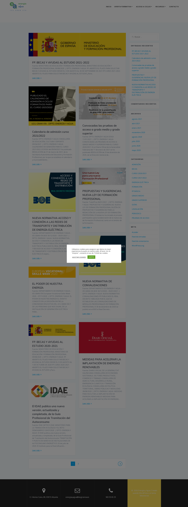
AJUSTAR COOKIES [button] (79, 257)
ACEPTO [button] (91, 257)
